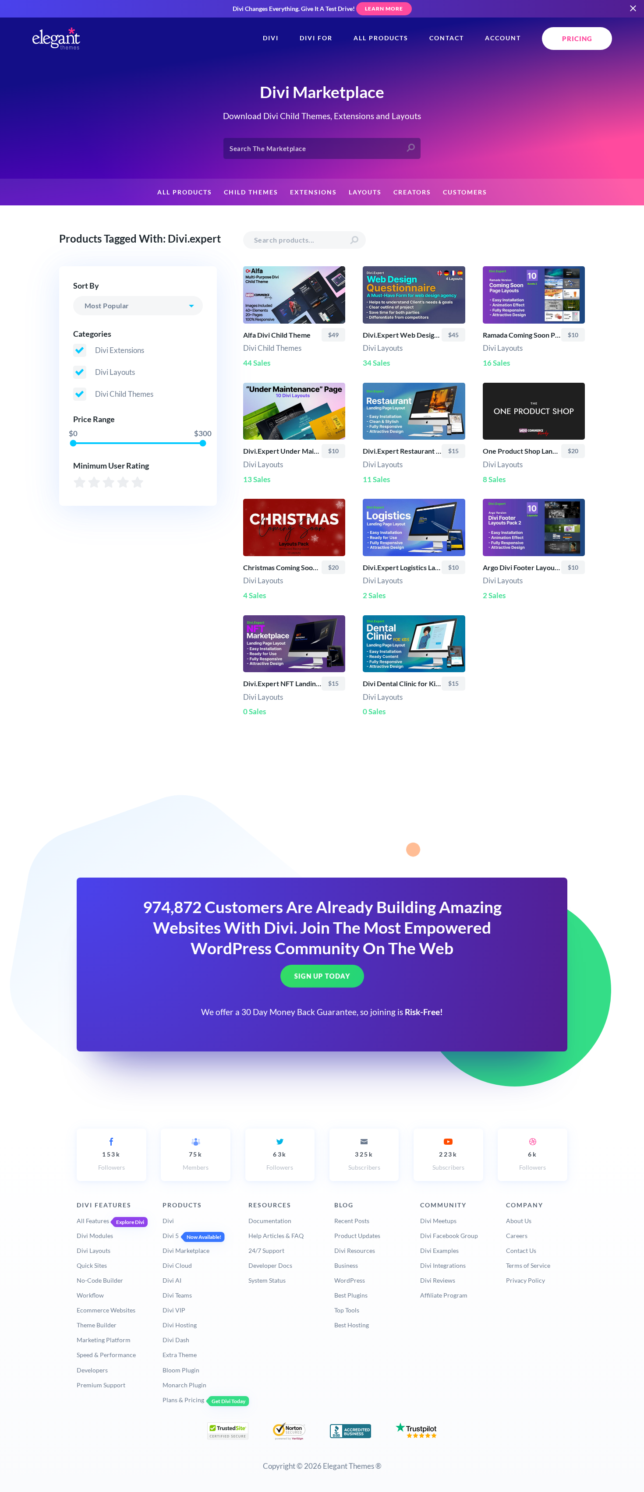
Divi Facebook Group (449, 1235)
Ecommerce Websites (106, 1310)
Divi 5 (171, 1235)
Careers (516, 1235)
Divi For (316, 38)
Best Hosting (351, 1325)
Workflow (90, 1295)
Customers (465, 192)
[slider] (73, 443)
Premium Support (101, 1385)
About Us (518, 1220)
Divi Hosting (180, 1325)
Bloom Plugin (181, 1370)
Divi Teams (177, 1295)
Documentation (269, 1220)
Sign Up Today (322, 976)
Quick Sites (92, 1265)
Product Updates (357, 1235)
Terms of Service (528, 1265)
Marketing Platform (104, 1340)
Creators (412, 192)
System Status (267, 1280)
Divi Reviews (437, 1280)
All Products (381, 38)
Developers (92, 1370)
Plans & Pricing (183, 1400)
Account (503, 38)
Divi (271, 38)
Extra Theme (180, 1354)
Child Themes (251, 192)
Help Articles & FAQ (276, 1235)
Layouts (365, 192)
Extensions (313, 192)
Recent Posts (351, 1220)
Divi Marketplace (186, 1250)
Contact (446, 38)
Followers (111, 1160)
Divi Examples (439, 1250)
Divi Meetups (438, 1220)
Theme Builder (97, 1325)
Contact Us (521, 1250)
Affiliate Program (443, 1295)
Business (346, 1265)
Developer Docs (270, 1265)
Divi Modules (95, 1235)
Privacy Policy (525, 1280)
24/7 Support (266, 1250)
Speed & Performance (106, 1354)
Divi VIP (174, 1310)
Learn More (384, 8)
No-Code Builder (100, 1280)
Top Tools (346, 1310)
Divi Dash (176, 1340)
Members (196, 1160)
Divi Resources (354, 1250)
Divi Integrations (443, 1265)
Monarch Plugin (184, 1385)
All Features (93, 1220)
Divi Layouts (93, 1250)
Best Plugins (351, 1295)
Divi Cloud (177, 1265)
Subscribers (364, 1160)
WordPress (349, 1280)
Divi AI (172, 1280)
